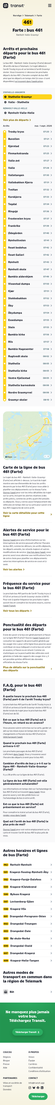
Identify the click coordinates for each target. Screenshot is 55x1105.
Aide (5, 1067)
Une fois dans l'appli (36, 552)
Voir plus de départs (16, 120)
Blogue (6, 1060)
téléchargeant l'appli (13, 737)
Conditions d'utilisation (39, 1071)
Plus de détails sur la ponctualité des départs (24, 669)
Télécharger (38, 1096)
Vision (31, 1057)
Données (7, 1089)
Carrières (33, 1064)
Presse (6, 1064)
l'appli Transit (9, 605)
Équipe (32, 1060)
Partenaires (10, 1078)
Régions (7, 1057)
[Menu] (50, 5)
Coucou (7, 1052)
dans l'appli (18, 754)
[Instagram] (30, 1087)
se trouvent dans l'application (29, 81)
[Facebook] (38, 1087)
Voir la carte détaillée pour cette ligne (23, 514)
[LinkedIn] (42, 1087)
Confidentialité (36, 1067)
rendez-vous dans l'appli (14, 815)
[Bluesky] (34, 1088)
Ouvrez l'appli (9, 492)
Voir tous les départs (16, 610)
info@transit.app (36, 1082)
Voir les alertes (12, 569)
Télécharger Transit (25, 1032)
